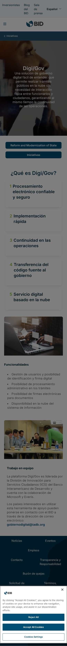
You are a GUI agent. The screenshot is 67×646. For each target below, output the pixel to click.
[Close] (62, 589)
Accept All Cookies (33, 627)
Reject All (33, 617)
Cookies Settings (33, 636)
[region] (33, 614)
